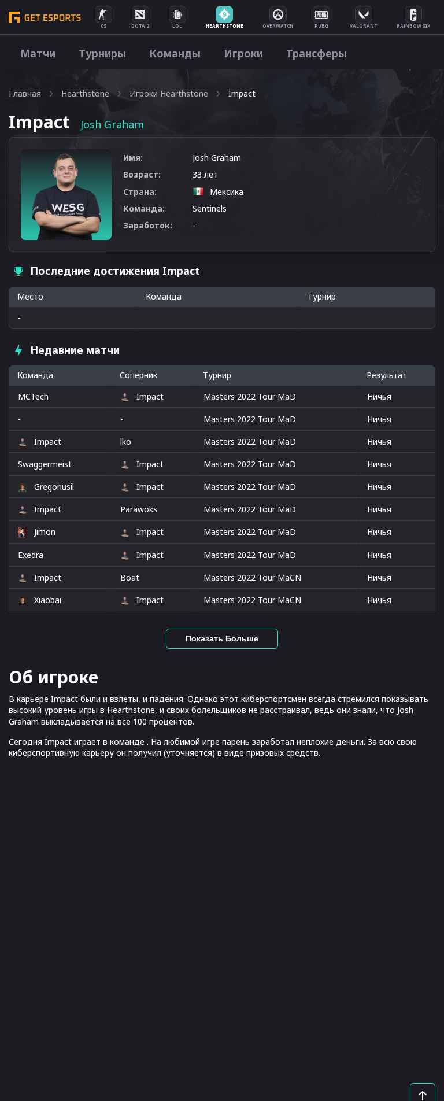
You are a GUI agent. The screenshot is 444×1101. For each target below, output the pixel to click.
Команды (175, 53)
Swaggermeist (45, 464)
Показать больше (222, 638)
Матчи (38, 53)
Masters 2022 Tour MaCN (252, 577)
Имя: (133, 157)
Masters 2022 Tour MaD (250, 396)
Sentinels (210, 208)
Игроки (243, 53)
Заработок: (147, 225)
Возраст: (142, 174)
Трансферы (316, 53)
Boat (129, 577)
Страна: (140, 191)
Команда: (144, 208)
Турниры (102, 53)
